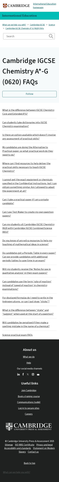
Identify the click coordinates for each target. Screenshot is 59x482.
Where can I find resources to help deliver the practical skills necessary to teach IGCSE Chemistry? (26, 167)
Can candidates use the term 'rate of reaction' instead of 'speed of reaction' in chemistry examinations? (26, 285)
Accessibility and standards (17, 448)
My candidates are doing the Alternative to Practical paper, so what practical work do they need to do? (27, 151)
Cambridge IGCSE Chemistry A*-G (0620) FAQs (25, 28)
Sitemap (9, 445)
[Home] (16, 6)
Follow (29, 94)
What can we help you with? (14, 24)
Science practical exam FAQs (17, 335)
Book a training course (29, 396)
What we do (29, 357)
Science (52, 24)
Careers (29, 414)
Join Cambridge (28, 390)
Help (28, 363)
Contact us (33, 452)
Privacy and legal (44, 445)
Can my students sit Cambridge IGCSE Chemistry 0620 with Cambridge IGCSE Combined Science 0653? (28, 228)
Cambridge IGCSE (37, 24)
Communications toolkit (28, 402)
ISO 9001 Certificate (24, 445)
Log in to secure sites (28, 408)
